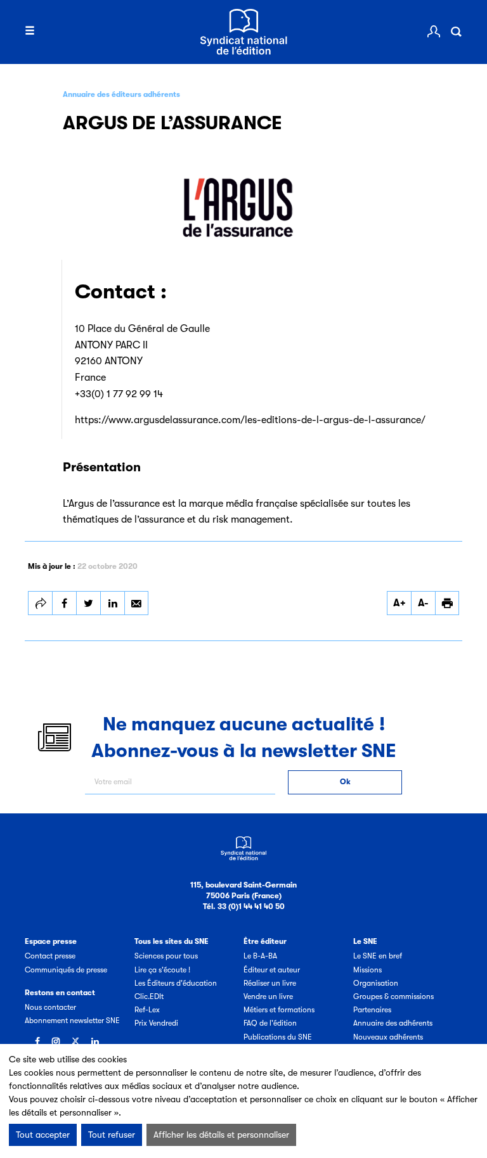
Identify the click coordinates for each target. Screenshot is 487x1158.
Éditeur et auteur (272, 969)
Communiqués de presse (66, 969)
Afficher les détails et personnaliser (221, 1134)
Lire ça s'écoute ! (162, 969)
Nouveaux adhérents (388, 1037)
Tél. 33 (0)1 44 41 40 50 (244, 906)
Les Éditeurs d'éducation (175, 983)
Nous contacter (50, 1007)
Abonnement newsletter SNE (72, 1020)
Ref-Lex (147, 1009)
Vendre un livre (268, 996)
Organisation (375, 983)
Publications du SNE (278, 1037)
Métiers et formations (279, 1009)
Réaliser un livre (270, 983)
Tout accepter (43, 1134)
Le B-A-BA (260, 955)
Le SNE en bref (377, 955)
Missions (367, 969)
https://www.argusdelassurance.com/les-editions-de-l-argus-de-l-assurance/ (250, 420)
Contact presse (50, 955)
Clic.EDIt (149, 996)
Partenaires (372, 1009)
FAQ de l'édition (270, 1023)
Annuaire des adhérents (392, 1023)
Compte (433, 31)
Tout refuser (111, 1134)
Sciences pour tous (166, 955)
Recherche (456, 31)
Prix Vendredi (156, 1023)
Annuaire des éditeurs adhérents (121, 94)
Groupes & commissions (393, 996)
